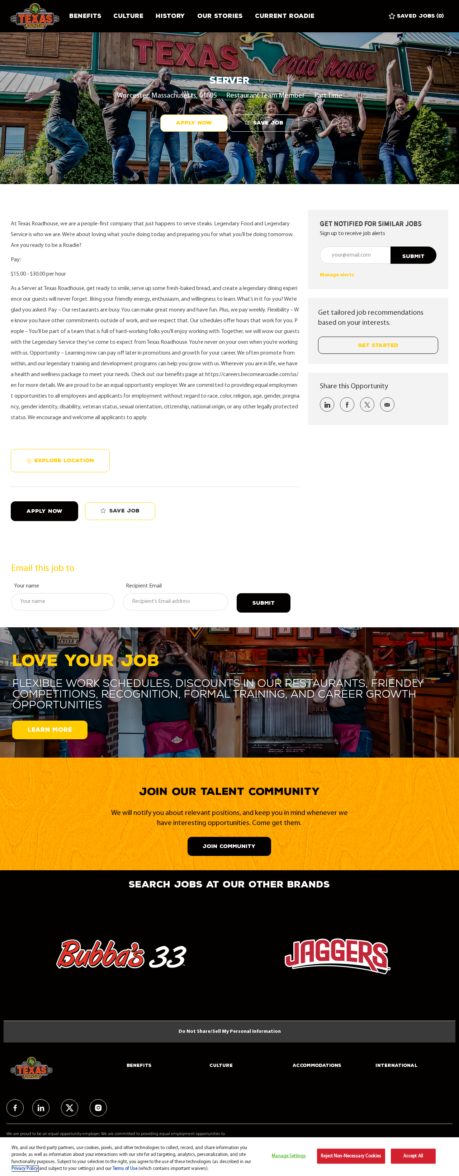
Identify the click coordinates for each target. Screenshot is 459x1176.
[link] (337, 275)
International (396, 1065)
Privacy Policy (24, 1168)
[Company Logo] (37, 16)
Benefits (85, 16)
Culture (128, 16)
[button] (194, 123)
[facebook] (15, 1107)
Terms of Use (125, 1168)
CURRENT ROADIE (284, 16)
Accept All (413, 1156)
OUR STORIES (220, 16)
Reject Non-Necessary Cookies (351, 1156)
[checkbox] (264, 123)
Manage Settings (289, 1156)
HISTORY (170, 16)
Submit (263, 603)
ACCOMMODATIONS (317, 1065)
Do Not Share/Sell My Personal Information (230, 1031)
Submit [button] (413, 256)
